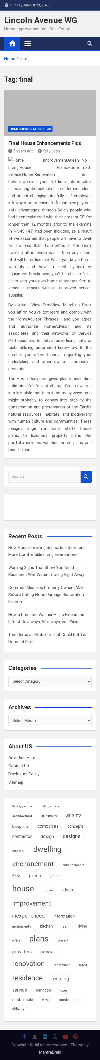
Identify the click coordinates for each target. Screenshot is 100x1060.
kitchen (46, 926)
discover (18, 851)
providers (22, 951)
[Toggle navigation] (27, 43)
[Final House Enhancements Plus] (50, 113)
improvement (31, 903)
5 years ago (23, 151)
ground (55, 876)
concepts (76, 826)
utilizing (18, 1008)
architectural (22, 816)
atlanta (74, 815)
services (43, 990)
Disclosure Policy (23, 773)
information (64, 916)
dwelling (47, 849)
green (35, 875)
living (82, 926)
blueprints (20, 826)
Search (86, 477)
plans (39, 938)
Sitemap (15, 782)
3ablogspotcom (51, 806)
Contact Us (18, 765)
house (23, 888)
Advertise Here (21, 757)
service (19, 990)
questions (47, 952)
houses (48, 890)
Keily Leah (51, 151)
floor (16, 876)
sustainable (22, 999)
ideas (67, 890)
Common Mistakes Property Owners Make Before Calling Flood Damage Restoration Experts (47, 594)
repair (83, 965)
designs (72, 836)
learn (65, 926)
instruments (21, 926)
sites (64, 990)
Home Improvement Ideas (30, 129)
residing (60, 979)
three (45, 1000)
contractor (22, 836)
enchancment (33, 864)
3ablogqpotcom (22, 806)
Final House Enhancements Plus (44, 143)
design (47, 836)
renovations (62, 965)
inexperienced (28, 916)
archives (49, 816)
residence (27, 978)
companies (48, 826)
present (63, 940)
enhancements (73, 865)
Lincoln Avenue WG (40, 20)
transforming (68, 1000)
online (16, 940)
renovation (28, 964)
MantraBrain (50, 1052)
